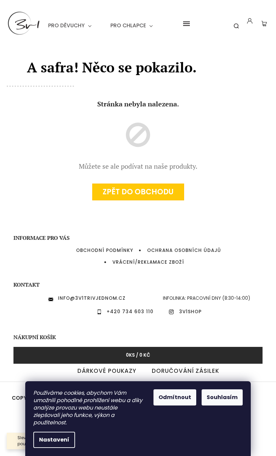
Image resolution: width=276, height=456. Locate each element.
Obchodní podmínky (104, 250)
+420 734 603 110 (130, 311)
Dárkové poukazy (106, 371)
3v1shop (190, 311)
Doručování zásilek (185, 371)
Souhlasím (222, 397)
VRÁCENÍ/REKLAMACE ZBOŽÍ (148, 262)
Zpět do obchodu (138, 192)
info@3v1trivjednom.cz (92, 298)
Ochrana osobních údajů (184, 250)
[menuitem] (69, 26)
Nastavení (54, 440)
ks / (138, 355)
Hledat (234, 23)
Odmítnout (175, 397)
